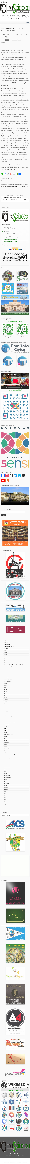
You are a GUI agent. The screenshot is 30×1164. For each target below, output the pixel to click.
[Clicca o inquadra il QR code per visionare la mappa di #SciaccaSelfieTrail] (15, 406)
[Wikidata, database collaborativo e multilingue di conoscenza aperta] (11, 1108)
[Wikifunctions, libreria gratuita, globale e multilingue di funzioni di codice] (26, 1108)
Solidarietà (6, 787)
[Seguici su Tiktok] (9, 23)
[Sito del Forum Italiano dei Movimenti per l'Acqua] (15, 607)
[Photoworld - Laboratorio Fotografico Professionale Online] (15, 1072)
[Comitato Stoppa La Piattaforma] (15, 565)
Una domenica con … (8, 808)
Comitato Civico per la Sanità (9, 666)
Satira (5, 771)
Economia (5, 689)
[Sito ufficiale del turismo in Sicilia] (15, 533)
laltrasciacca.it (16, 1153)
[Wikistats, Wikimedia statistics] (26, 1128)
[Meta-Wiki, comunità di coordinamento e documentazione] (19, 1115)
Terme (5, 795)
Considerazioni (6, 677)
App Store (23, 337)
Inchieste (5, 705)
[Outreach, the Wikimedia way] (4, 1128)
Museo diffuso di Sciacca (8, 734)
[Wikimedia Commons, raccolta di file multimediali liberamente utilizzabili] (4, 1108)
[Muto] (25, 387)
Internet (5, 714)
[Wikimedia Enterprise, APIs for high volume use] (26, 1115)
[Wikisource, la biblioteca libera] (11, 1102)
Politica (5, 752)
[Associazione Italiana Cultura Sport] (15, 824)
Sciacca (19, 40)
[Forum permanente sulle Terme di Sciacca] (15, 305)
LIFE (5, 730)
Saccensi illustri (7, 767)
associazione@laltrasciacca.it (17, 1156)
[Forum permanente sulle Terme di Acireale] (15, 618)
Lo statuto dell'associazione (10, 239)
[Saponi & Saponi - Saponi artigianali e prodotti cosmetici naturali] (15, 973)
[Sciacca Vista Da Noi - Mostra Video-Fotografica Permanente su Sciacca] (22, 276)
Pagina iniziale (5, 28)
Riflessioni (6, 765)
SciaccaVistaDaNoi (7, 777)
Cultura (5, 683)
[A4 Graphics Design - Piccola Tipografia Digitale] (15, 1022)
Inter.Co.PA (6, 711)
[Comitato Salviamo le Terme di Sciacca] (15, 591)
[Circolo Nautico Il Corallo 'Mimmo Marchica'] (15, 933)
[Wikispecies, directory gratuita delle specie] (19, 1108)
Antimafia (6, 648)
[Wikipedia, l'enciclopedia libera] (4, 1095)
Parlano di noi (6, 742)
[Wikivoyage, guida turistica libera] (19, 1102)
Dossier (5, 687)
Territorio (5, 797)
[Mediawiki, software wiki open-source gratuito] (11, 1115)
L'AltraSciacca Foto (7, 720)
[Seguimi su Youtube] (13, 23)
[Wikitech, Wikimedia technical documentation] (4, 1121)
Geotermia (6, 699)
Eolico (5, 693)
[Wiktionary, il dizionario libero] (11, 1095)
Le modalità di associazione (10, 241)
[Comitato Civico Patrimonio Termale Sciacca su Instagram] (22, 361)
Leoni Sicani (6, 724)
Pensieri (12, 28)
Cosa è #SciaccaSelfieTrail (15, 390)
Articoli (5, 652)
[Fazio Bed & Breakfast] (15, 1059)
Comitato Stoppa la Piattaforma (9, 671)
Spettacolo (6, 789)
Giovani (5, 701)
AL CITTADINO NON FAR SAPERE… (15, 200)
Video (5, 810)
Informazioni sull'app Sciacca (15, 321)
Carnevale (6, 660)
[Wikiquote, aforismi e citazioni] (26, 1095)
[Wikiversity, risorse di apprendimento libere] (4, 1102)
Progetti (5, 756)
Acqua (5, 640)
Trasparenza (6, 801)
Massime (5, 732)
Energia (5, 691)
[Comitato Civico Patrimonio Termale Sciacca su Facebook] (8, 361)
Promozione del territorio (8, 759)
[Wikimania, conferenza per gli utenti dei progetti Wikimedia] (11, 1128)
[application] (15, 381)
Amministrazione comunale (9, 646)
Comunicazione (7, 675)
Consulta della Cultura (8, 679)
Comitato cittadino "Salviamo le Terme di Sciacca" (13, 664)
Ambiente (5, 642)
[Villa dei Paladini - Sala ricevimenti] (15, 994)
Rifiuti (5, 763)
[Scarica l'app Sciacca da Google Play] (8, 329)
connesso (10, 181)
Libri (5, 728)
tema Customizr (24, 1162)
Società (5, 785)
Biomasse (5, 658)
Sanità (5, 769)
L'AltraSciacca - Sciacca (8, 1162)
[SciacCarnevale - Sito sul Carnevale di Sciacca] (8, 288)
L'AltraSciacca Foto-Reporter (9, 722)
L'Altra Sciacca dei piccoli (9, 716)
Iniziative (5, 709)
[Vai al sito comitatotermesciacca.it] (15, 348)
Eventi (5, 695)
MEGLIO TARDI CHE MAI (11, 197)
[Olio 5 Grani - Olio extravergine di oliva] (15, 916)
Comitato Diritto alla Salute (9, 669)
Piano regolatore (7, 748)
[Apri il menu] (28, 22)
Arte (5, 650)
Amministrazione (7, 644)
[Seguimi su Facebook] (5, 23)
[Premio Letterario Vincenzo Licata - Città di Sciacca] (22, 288)
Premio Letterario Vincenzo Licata (10, 754)
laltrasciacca (3, 42)
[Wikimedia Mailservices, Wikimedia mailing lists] (19, 1128)
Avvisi (5, 656)
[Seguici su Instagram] (7, 23)
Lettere (5, 726)
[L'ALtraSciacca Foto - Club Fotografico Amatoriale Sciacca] (8, 276)
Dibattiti (5, 685)
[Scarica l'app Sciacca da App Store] (22, 329)
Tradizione (6, 799)
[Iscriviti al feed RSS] (2, 23)
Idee (5, 703)
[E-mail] (4, 23)
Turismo (5, 806)
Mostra (16, 40)
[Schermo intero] (27, 387)
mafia (13, 40)
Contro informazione (8, 681)
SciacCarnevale (7, 775)
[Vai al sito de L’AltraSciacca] (15, 216)
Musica (5, 736)
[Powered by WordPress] (16, 1161)
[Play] (3, 387)
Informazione (6, 707)
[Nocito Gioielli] (15, 893)
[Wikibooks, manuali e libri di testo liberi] (19, 1095)
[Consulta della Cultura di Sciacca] (15, 629)
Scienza (5, 779)
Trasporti (5, 804)
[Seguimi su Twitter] (11, 23)
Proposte (5, 761)
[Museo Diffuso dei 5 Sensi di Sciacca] (15, 447)
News (5, 738)
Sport (5, 791)
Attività (5, 654)
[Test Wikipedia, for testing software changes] (19, 1121)
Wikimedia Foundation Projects (15, 1090)
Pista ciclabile (6, 750)
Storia (5, 793)
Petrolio (5, 746)
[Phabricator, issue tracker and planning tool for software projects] (11, 1121)
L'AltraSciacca (6, 718)
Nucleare (5, 740)
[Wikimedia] (15, 1085)
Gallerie (5, 697)
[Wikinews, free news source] (26, 1102)
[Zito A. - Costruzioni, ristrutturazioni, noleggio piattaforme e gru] (15, 1044)
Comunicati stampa (7, 673)
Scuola (5, 781)
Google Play (9, 337)
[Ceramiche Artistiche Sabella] (15, 953)
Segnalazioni (6, 783)
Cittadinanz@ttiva (7, 662)
